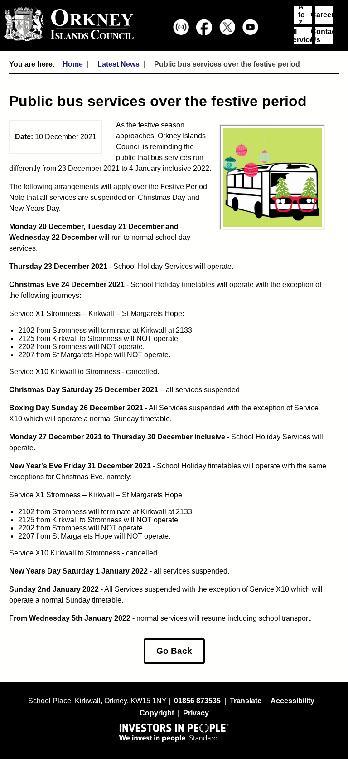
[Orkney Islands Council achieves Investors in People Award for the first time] (174, 732)
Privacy (196, 713)
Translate (245, 701)
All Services (303, 36)
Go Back (174, 651)
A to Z (301, 15)
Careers (324, 15)
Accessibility (292, 701)
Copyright (157, 713)
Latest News (118, 64)
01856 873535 (197, 701)
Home (73, 64)
